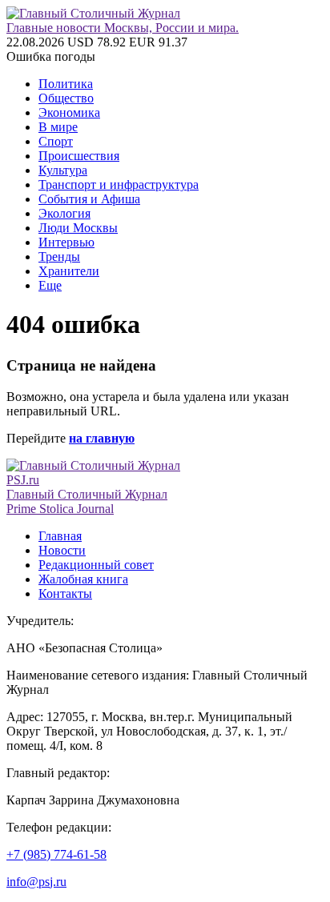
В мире (58, 127)
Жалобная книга (83, 579)
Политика (65, 83)
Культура (62, 170)
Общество (66, 98)
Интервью (66, 242)
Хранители (68, 271)
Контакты (65, 593)
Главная (60, 536)
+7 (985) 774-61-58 (56, 854)
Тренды (59, 256)
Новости (62, 550)
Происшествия (78, 155)
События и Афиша (89, 199)
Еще (50, 285)
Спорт (55, 141)
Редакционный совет (96, 564)
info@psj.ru (36, 881)
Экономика (69, 112)
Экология (64, 213)
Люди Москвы (78, 228)
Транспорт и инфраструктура (118, 184)
